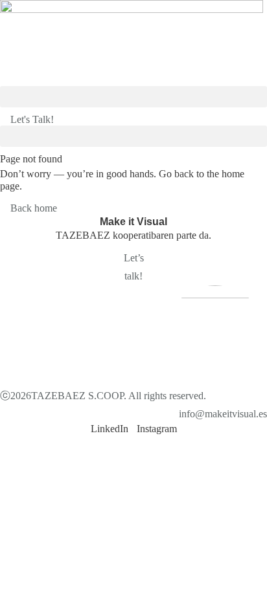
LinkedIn (109, 428)
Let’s (134, 257)
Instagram (157, 428)
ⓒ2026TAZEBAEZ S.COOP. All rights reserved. (103, 395)
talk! (133, 275)
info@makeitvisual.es (223, 413)
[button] (133, 96)
